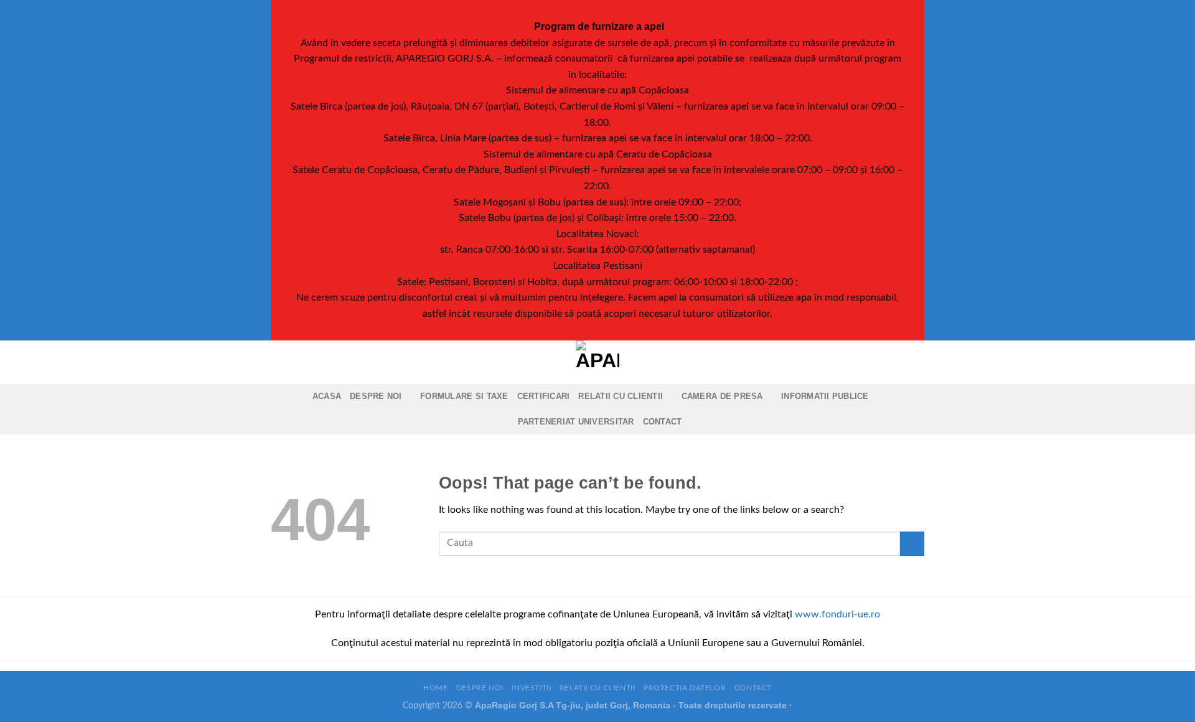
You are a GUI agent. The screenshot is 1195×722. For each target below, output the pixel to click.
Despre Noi (376, 396)
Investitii (531, 688)
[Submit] (912, 544)
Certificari (543, 396)
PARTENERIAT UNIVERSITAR (576, 421)
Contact (662, 421)
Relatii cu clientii (620, 396)
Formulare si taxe (464, 396)
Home (435, 688)
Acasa (326, 396)
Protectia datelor (685, 688)
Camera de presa (722, 396)
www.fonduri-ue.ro (837, 614)
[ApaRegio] (597, 362)
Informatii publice (825, 396)
